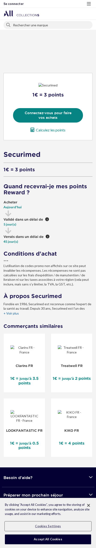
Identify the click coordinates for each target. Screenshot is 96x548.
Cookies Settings (48, 526)
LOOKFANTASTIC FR (24, 430)
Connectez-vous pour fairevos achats (48, 115)
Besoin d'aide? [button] (17, 477)
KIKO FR (71, 430)
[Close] (88, 505)
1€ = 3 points (19, 169)
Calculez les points (50, 130)
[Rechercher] (8, 24)
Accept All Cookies (48, 539)
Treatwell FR (72, 366)
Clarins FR (24, 366)
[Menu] (89, 3)
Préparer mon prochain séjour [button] (33, 495)
